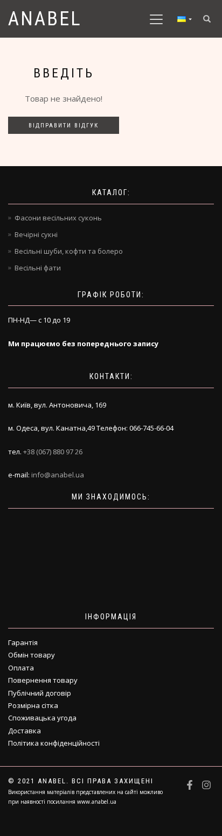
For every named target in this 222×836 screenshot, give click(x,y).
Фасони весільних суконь (58, 218)
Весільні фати (38, 268)
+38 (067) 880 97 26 (52, 451)
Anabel (45, 19)
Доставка (24, 730)
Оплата (21, 668)
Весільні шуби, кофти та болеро (69, 251)
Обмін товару (31, 655)
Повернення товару (43, 680)
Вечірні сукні (36, 234)
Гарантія (23, 642)
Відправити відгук (64, 125)
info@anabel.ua (57, 475)
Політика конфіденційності (54, 743)
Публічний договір (39, 693)
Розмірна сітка (33, 705)
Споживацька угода (42, 718)
